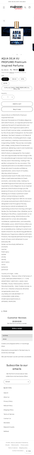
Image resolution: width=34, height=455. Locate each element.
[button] (4, 7)
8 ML (22, 79)
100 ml (14, 79)
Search (6, 393)
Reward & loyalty (9, 427)
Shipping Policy (8, 410)
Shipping (11, 72)
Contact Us (7, 418)
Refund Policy (8, 405)
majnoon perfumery (16, 442)
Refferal (6, 431)
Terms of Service (9, 414)
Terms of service (12, 447)
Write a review (17, 328)
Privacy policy (24, 445)
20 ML (5, 83)
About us (6, 397)
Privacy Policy (8, 401)
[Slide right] (21, 55)
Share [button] (5, 311)
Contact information (17, 450)
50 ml (5, 79)
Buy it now (17, 109)
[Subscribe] (28, 382)
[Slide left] (13, 55)
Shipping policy (23, 447)
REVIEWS (7, 423)
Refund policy (15, 445)
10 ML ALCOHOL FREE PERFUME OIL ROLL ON (16, 88)
